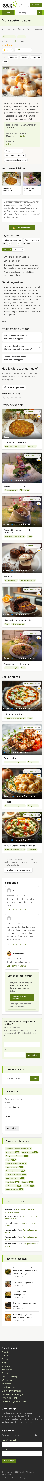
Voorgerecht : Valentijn (15, 486)
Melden (10, 905)
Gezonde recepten (14, 1189)
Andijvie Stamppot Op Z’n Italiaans (21, 845)
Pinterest (24, 57)
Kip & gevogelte (13, 1186)
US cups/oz (18, 249)
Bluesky (14, 1478)
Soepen (10, 1160)
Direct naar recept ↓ (13, 151)
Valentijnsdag (24, 490)
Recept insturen (9, 1373)
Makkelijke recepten (12, 668)
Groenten (27, 1182)
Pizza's (30, 718)
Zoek (35, 1078)
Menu (9, 12)
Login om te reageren (16, 909)
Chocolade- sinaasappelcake (18, 620)
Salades (28, 1186)
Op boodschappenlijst (12, 240)
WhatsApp (13, 57)
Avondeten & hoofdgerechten (15, 446)
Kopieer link (35, 57)
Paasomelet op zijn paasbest (18, 664)
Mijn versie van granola (23, 1282)
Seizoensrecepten (9, 37)
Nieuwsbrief (7, 1369)
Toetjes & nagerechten (27, 580)
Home (14, 29)
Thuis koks (6, 1384)
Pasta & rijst (12, 1182)
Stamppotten (32, 849)
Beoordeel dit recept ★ (15, 155)
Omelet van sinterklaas (15, 442)
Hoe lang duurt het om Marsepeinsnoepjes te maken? (18, 347)
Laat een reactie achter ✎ (16, 160)
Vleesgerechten (33, 762)
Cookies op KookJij (10, 1387)
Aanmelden (33, 1055)
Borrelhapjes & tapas (15, 1171)
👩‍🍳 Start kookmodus (22, 227)
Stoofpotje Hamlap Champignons (21, 1293)
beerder (14, 41)
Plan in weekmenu (32, 240)
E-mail (6, 1050)
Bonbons (8, 576)
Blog (4, 1362)
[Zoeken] (39, 12)
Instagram (23, 1478)
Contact (5, 1355)
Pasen (30, 536)
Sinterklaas (21, 37)
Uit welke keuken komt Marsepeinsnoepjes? (15, 358)
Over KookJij (7, 1352)
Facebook (34, 1478)
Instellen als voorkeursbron (18, 870)
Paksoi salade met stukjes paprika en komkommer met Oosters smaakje (25, 1271)
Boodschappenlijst (10, 1377)
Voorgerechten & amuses (16, 1156)
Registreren (36, 5)
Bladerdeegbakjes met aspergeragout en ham (22, 1315)
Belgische (23, 136)
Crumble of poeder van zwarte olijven (25, 1304)
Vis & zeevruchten (14, 1167)
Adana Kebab (10, 758)
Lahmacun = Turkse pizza (16, 714)
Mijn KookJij (7, 1366)
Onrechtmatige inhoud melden (15, 1401)
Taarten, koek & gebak (15, 1174)
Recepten (21, 29)
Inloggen (24, 5)
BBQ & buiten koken (15, 1178)
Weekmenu (7, 1380)
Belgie (8, 144)
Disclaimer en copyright (12, 1394)
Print (5, 62)
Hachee (7, 802)
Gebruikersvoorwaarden (13, 1391)
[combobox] (26, 12)
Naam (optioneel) (10, 1040)
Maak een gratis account (19, 997)
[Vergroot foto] (5, 94)
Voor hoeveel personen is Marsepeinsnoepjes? (15, 337)
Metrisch (7, 249)
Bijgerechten (32, 446)
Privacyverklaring (9, 1398)
